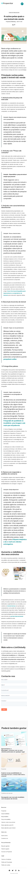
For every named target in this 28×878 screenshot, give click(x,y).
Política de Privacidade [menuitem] (6, 862)
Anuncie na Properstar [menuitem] (6, 851)
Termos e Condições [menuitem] (6, 859)
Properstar (3, 769)
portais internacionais (16, 616)
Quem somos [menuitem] (4, 835)
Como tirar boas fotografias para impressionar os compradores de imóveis (14, 293)
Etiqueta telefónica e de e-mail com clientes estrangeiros (15, 542)
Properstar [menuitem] (3, 811)
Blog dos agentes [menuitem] (5, 846)
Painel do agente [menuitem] (5, 849)
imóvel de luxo (11, 606)
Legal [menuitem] (2, 855)
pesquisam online (9, 359)
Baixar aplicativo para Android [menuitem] (8, 828)
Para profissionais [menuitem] (5, 842)
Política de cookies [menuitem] (5, 865)
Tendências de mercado (6, 793)
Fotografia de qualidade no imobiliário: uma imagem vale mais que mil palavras (14, 423)
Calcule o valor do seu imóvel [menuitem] (8, 822)
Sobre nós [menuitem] (4, 832)
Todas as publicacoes (14, 12)
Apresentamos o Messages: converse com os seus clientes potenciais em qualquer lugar (13, 750)
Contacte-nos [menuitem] (4, 838)
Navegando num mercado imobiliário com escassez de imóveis (12, 798)
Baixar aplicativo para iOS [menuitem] (7, 825)
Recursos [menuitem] (3, 807)
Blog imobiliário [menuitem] (4, 816)
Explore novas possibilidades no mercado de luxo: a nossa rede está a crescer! (13, 774)
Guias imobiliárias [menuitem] (5, 813)
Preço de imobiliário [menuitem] (5, 819)
